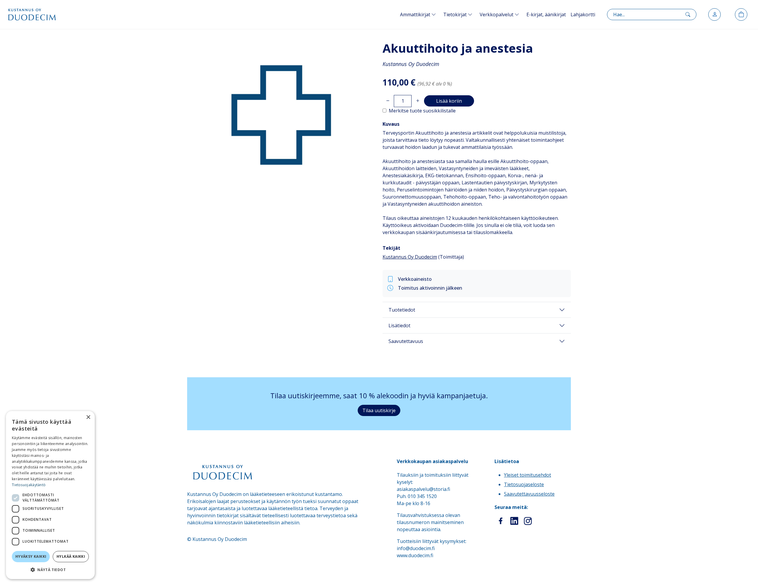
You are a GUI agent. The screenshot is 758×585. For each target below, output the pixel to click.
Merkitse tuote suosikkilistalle (422, 110)
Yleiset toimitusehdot (527, 475)
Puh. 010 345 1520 (417, 496)
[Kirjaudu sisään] (714, 14)
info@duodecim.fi (416, 548)
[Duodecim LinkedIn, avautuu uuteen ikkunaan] (514, 521)
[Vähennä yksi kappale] (387, 101)
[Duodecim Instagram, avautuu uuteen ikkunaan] (528, 521)
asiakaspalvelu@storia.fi (423, 489)
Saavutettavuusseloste (529, 494)
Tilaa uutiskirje (379, 410)
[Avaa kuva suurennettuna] (281, 115)
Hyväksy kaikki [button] (30, 556)
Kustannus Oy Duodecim (410, 257)
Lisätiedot (399, 325)
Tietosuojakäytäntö (29, 484)
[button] (50, 569)
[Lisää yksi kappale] (417, 101)
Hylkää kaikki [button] (71, 556)
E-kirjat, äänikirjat (546, 14)
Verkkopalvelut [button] (497, 14)
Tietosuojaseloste (524, 484)
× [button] (88, 417)
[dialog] (50, 495)
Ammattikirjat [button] (415, 14)
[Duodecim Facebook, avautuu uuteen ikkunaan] (500, 521)
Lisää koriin (449, 101)
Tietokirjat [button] (455, 14)
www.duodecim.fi (415, 555)
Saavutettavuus (405, 341)
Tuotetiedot (401, 310)
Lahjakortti (583, 14)
